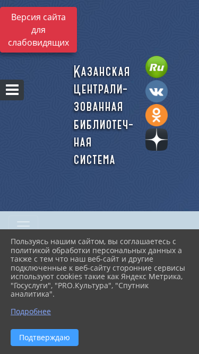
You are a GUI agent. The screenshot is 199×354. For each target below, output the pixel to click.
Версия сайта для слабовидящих (38, 29)
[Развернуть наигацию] (23, 226)
